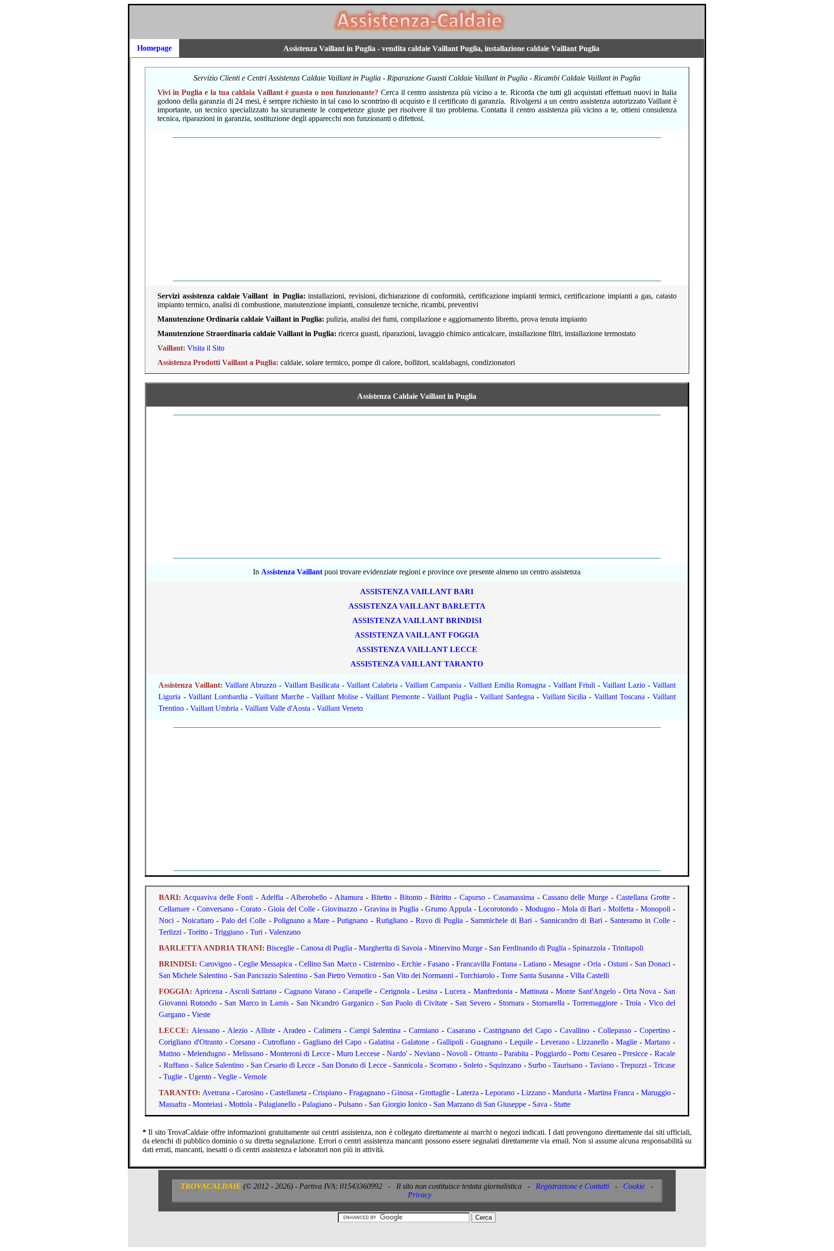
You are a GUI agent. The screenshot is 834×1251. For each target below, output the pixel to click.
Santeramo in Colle (640, 920)
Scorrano (443, 1065)
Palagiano (317, 1104)
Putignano (352, 920)
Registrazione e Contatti (572, 1186)
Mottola (240, 1104)
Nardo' (397, 1053)
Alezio (237, 1030)
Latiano (534, 964)
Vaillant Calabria (372, 685)
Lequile (521, 1042)
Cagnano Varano (310, 991)
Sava (539, 1104)
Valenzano (285, 932)
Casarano (461, 1030)
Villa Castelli (589, 975)
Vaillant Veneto (340, 708)
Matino (170, 1053)
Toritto (198, 932)
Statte (562, 1104)
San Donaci (652, 964)
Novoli (457, 1053)
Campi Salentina (375, 1030)
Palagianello (277, 1104)
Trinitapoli (627, 948)
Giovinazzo (339, 909)
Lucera (455, 991)
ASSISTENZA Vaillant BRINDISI (417, 620)
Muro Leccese (358, 1053)
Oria (594, 964)
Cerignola (395, 991)
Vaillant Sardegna (507, 697)
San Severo (473, 1003)
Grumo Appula (448, 909)
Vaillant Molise (334, 697)
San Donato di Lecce (354, 1065)
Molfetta (621, 909)
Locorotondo (498, 909)
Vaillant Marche (279, 697)
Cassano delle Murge (575, 897)
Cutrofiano (279, 1042)
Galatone (415, 1042)
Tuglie (172, 1077)
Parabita (516, 1053)
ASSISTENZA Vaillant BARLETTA (417, 606)
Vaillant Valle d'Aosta (277, 708)
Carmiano (424, 1030)
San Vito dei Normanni (418, 975)
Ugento (200, 1077)
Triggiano (229, 932)
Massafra (172, 1104)
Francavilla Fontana (486, 964)
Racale (664, 1053)
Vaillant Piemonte (392, 697)
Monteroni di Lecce (300, 1053)
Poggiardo (551, 1053)
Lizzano (533, 1092)
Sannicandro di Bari (571, 920)
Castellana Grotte (643, 897)
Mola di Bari (581, 909)
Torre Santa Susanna (532, 975)
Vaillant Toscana (619, 697)
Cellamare (174, 909)
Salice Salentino (219, 1065)
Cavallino (574, 1030)
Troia (633, 1003)
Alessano (206, 1030)
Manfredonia (493, 991)
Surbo (537, 1065)
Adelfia (272, 897)
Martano (657, 1042)
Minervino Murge (456, 948)
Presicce (635, 1053)
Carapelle (357, 991)
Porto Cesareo (594, 1053)
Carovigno (215, 964)
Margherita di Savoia (390, 948)
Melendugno (206, 1053)
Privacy (419, 1195)
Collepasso (614, 1030)
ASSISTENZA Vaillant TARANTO (416, 664)
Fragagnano (367, 1092)
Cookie (634, 1186)
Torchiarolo (477, 975)
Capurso (472, 897)
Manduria (567, 1092)
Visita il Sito (205, 348)
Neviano (427, 1053)
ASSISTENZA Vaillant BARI (416, 591)
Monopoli (655, 909)
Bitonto (411, 897)
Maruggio (656, 1092)
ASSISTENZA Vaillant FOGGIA (417, 635)
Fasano (438, 964)
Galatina (381, 1042)
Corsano (242, 1042)
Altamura (348, 897)
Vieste (201, 1014)
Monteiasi (207, 1104)
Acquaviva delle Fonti (218, 897)
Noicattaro (198, 920)
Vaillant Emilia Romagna (507, 685)
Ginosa (402, 1092)
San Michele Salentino (193, 975)
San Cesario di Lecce (283, 1065)
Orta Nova (639, 991)
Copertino (654, 1030)
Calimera (327, 1030)
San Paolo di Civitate (414, 1003)
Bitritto (440, 897)
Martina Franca (611, 1092)
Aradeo (294, 1030)
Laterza (467, 1092)
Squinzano (505, 1065)
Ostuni (618, 964)
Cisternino (379, 964)
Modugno (540, 909)
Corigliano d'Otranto (190, 1042)
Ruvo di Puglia (439, 920)
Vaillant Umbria (214, 708)
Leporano (499, 1092)
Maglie (626, 1042)
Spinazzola (589, 948)
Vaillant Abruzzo (251, 685)
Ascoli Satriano (253, 991)
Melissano (248, 1053)
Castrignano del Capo (518, 1030)
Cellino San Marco (328, 964)
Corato (250, 909)
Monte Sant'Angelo (585, 991)
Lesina (427, 991)
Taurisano (568, 1065)
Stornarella (548, 1003)
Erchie (411, 964)
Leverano (555, 1042)
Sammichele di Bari (501, 920)
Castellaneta (288, 1092)
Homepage (154, 48)
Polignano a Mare (301, 920)
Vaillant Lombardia (217, 697)
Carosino (250, 1092)
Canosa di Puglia (326, 948)
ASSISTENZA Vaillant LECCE (416, 649)
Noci (166, 920)
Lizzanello (593, 1042)
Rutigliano (392, 920)
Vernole (255, 1077)
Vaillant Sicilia (564, 697)
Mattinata (534, 991)
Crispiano (327, 1092)
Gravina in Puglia (391, 909)
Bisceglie (280, 948)
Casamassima (513, 897)
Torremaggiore (594, 1003)
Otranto (486, 1053)
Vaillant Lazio (623, 685)
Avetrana (216, 1092)
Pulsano (350, 1104)
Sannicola (408, 1065)
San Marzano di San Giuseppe (479, 1104)
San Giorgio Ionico (398, 1104)
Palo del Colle (244, 920)
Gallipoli (450, 1042)
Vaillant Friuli (574, 685)
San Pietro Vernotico (345, 975)
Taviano (601, 1065)
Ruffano (176, 1065)
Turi (256, 932)
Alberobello (309, 897)
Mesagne (567, 964)
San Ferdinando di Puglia (527, 948)
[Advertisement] (417, 209)
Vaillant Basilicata (311, 685)
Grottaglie (434, 1092)
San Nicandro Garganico (335, 1003)
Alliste (265, 1030)
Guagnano (486, 1042)
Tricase (664, 1065)
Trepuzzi (633, 1065)
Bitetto (381, 897)
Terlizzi (170, 932)
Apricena (208, 991)
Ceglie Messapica (265, 964)
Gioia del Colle (291, 909)
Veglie (227, 1077)
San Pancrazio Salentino (270, 975)
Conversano (215, 909)
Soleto (473, 1065)
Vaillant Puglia (449, 697)
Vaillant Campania (433, 685)
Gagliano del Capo (332, 1042)
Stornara (511, 1003)
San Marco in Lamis (256, 1003)
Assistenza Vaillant (291, 572)
